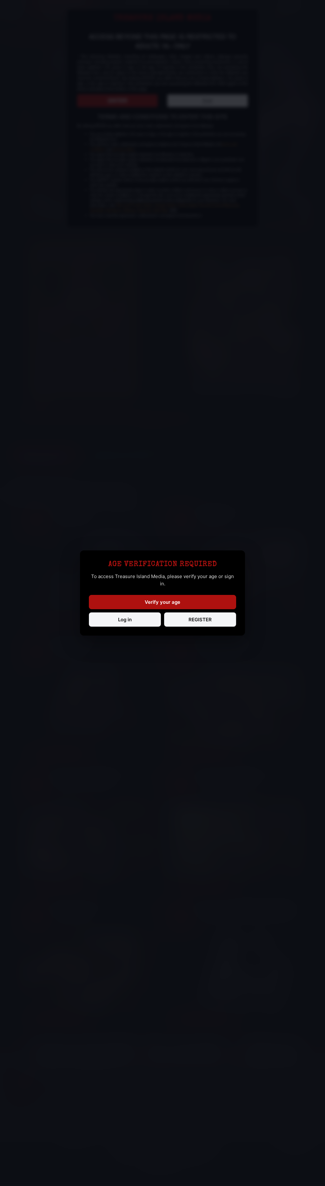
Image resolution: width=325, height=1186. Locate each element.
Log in (125, 620)
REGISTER (200, 620)
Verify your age (162, 602)
